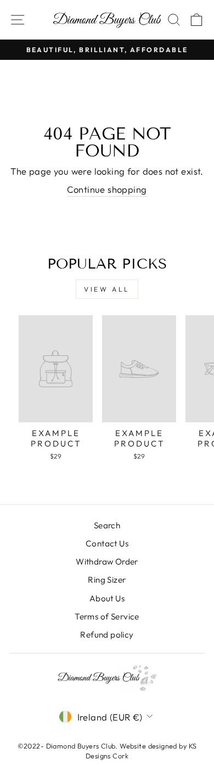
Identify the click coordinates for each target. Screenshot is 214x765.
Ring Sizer (107, 579)
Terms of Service (107, 616)
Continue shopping (107, 189)
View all (107, 289)
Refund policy (106, 634)
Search (107, 525)
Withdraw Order (107, 561)
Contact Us (107, 543)
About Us (107, 598)
